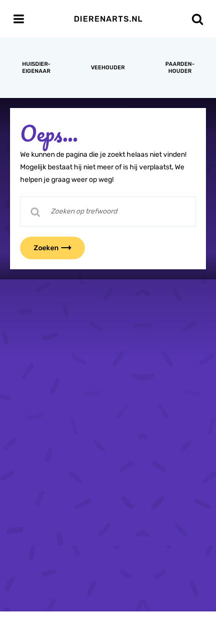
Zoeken (46, 248)
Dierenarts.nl (108, 19)
